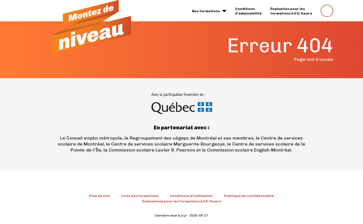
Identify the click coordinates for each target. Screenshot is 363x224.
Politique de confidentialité (249, 196)
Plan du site (99, 196)
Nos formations (206, 11)
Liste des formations (140, 196)
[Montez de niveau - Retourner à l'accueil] (91, 27)
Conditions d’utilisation (191, 196)
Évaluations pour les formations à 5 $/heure (181, 201)
